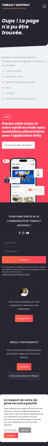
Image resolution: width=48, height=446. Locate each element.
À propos (10, 93)
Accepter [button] (11, 435)
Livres (8, 87)
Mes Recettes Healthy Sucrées (20, 82)
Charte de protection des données (16, 274)
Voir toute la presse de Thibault (24, 376)
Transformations (14, 71)
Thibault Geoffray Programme (20, 98)
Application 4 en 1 (14, 76)
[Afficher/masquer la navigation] (43, 6)
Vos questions (24, 318)
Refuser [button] (24, 430)
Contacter (24, 366)
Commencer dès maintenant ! (18, 145)
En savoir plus (11, 430)
